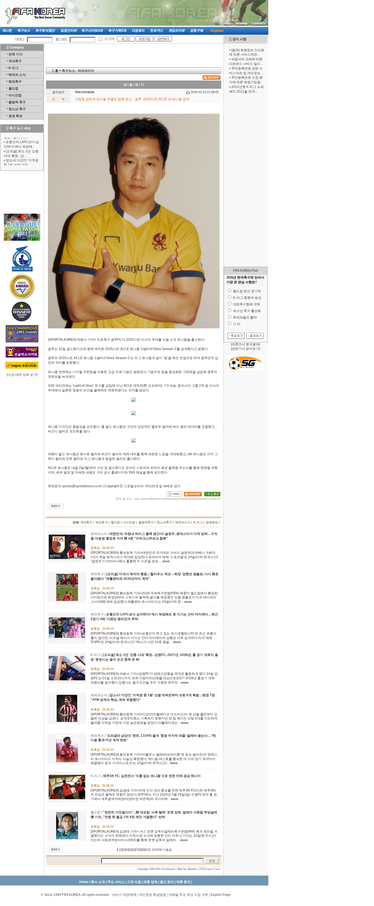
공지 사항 (239, 39)
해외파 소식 (17, 75)
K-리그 (13, 68)
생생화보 (212, 522)
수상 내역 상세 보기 (22, 375)
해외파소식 (182, 522)
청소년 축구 (17, 109)
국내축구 (15, 61)
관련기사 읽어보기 (245, 349)
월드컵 (13, 88)
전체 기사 (15, 54)
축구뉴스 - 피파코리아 (78, 71)
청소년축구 (164, 522)
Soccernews (84, 92)
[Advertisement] (245, 180)
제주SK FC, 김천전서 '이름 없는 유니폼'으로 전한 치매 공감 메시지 (152, 776)
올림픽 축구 (17, 102)
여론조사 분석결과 (245, 344)
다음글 (167, 849)
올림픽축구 (146, 522)
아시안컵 (15, 95)
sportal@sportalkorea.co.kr (82, 486)
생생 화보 (15, 116)
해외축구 (15, 82)
